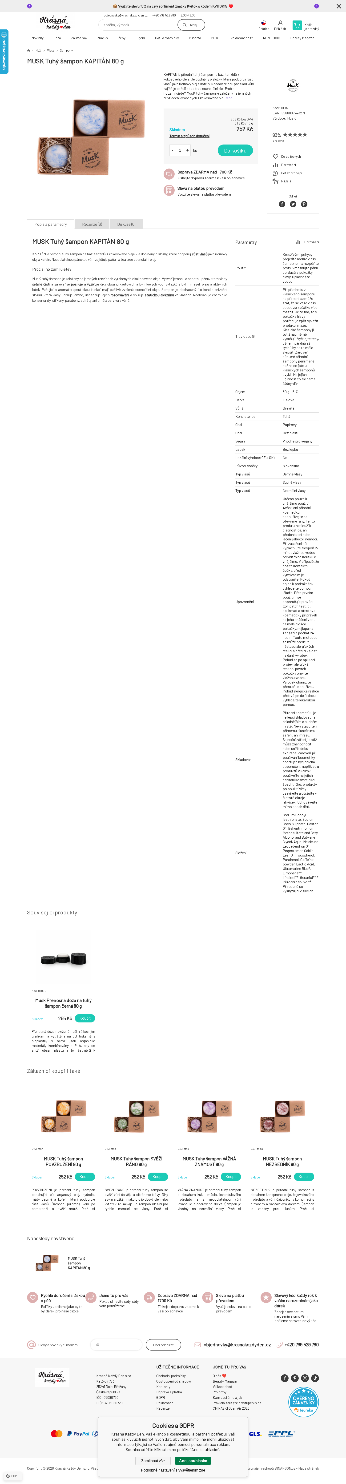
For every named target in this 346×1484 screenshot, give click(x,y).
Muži (214, 38)
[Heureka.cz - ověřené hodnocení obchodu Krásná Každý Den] (303, 1416)
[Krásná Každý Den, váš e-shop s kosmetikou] (28, 50)
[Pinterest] (295, 1378)
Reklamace (164, 1403)
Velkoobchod (222, 1386)
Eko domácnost (241, 38)
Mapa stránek (308, 1468)
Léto (57, 38)
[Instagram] (305, 1378)
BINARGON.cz (284, 1468)
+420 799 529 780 (164, 15)
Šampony (66, 50)
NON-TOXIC (271, 38)
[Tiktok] (315, 1378)
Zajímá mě (79, 38)
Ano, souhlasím (193, 1461)
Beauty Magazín (302, 38)
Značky (102, 38)
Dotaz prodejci (291, 173)
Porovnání (288, 165)
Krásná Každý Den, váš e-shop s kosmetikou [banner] (55, 23)
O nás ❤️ (219, 1376)
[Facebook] (285, 1378)
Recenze (163, 1408)
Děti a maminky (167, 38)
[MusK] (293, 97)
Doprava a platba (169, 1392)
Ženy (121, 38)
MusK (291, 118)
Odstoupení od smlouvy (174, 1381)
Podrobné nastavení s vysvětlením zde (173, 1470)
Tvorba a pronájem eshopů (254, 1468)
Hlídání (286, 181)
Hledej (193, 25)
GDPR (160, 1397)
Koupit (85, 1018)
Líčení (140, 38)
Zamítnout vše (153, 1461)
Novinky (38, 38)
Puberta (195, 38)
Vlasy (50, 50)
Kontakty (163, 1386)
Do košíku (235, 150)
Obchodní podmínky (171, 1376)
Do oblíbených (291, 156)
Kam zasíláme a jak (227, 1397)
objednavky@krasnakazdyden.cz (126, 15)
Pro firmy (219, 1392)
